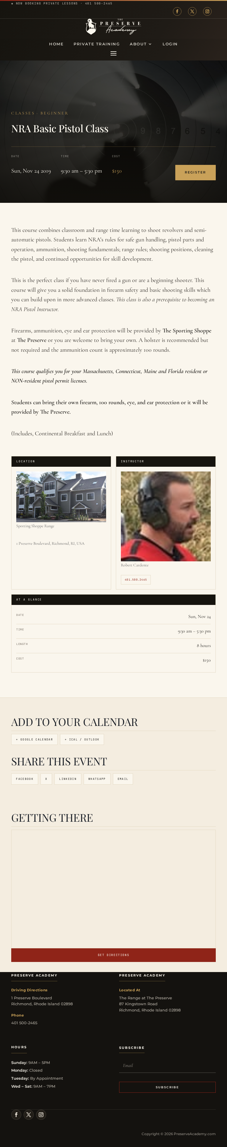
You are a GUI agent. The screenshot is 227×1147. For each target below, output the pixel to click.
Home (56, 44)
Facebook (24, 779)
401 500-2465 (99, 3)
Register (195, 172)
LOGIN (170, 44)
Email (123, 779)
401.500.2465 (136, 580)
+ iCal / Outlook (82, 739)
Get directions (113, 955)
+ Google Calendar (34, 739)
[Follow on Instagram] (207, 11)
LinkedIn (68, 779)
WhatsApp (97, 779)
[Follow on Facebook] (177, 11)
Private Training (97, 44)
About (138, 44)
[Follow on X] (192, 11)
